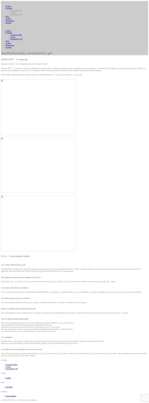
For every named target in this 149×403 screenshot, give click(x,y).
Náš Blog (9, 387)
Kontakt (9, 23)
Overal (12, 12)
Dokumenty (10, 21)
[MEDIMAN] (2, 2)
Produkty (9, 8)
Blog (7, 17)
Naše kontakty (11, 396)
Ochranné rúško (16, 10)
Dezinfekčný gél (16, 14)
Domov (8, 6)
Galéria (8, 19)
